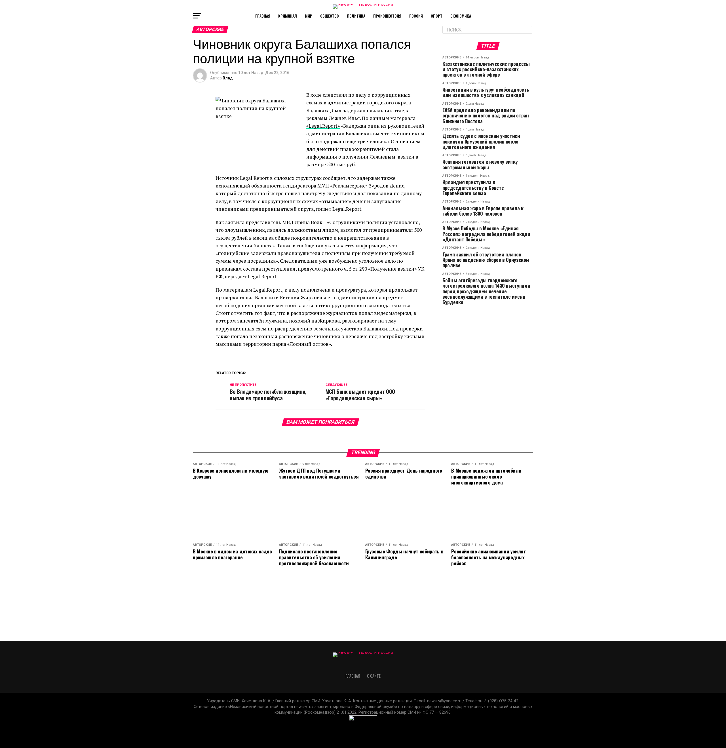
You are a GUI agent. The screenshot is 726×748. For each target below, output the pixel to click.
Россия (416, 16)
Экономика (460, 16)
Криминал (287, 16)
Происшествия (387, 16)
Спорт (436, 16)
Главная (262, 16)
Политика (356, 16)
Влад (228, 78)
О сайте (374, 676)
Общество (329, 16)
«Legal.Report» (323, 126)
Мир (308, 16)
